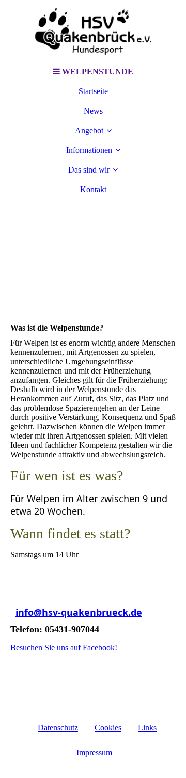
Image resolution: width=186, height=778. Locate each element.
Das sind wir (89, 169)
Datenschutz (58, 727)
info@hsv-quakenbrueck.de (79, 612)
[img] (93, 31)
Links (147, 727)
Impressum (94, 752)
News (93, 110)
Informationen (89, 150)
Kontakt (93, 189)
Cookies (108, 727)
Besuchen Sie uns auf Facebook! (63, 647)
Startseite (93, 91)
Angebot (89, 130)
